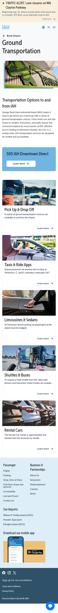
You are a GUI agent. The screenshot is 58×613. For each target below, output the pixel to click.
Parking (6, 472)
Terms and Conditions (11, 582)
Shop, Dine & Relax (10, 477)
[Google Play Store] (35, 548)
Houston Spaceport (11, 515)
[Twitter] (14, 569)
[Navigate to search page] (48, 27)
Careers (32, 486)
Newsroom (33, 477)
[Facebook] (3, 569)
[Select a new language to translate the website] (43, 27)
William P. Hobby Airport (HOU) (15, 510)
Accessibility (8, 486)
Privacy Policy (8, 586)
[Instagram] (9, 569)
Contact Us (7, 496)
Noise (31, 491)
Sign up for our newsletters (17, 575)
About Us (32, 472)
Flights (5, 467)
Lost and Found (9, 491)
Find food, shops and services (15, 481)
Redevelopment (35, 481)
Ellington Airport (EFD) (12, 520)
